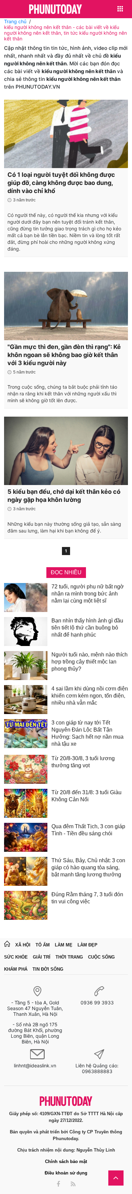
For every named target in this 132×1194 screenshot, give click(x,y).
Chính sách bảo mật (66, 1161)
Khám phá (15, 969)
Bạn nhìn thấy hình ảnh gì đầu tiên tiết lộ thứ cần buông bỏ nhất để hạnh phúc (87, 628)
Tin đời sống (47, 969)
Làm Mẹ (63, 944)
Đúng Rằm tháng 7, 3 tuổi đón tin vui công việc (87, 898)
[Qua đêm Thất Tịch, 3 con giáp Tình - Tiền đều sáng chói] (25, 837)
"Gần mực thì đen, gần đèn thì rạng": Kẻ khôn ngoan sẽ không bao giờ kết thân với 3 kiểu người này (64, 354)
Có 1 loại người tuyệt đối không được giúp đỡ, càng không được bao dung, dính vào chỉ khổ (61, 182)
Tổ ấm (43, 944)
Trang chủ (15, 21)
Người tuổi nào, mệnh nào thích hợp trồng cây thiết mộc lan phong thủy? (89, 662)
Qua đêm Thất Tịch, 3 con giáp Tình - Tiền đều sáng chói (88, 830)
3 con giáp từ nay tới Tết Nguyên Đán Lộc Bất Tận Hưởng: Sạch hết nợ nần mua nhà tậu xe (87, 733)
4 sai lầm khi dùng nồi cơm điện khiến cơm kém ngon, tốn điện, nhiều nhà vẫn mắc (89, 696)
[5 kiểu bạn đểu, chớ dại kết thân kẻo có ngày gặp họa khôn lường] (66, 451)
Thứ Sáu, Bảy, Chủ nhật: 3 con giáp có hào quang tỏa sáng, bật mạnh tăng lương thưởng (88, 867)
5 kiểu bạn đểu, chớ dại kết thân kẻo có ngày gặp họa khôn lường (63, 495)
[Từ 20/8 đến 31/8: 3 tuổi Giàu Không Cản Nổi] (25, 803)
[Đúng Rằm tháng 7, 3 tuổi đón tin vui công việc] (25, 905)
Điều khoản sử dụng (66, 1172)
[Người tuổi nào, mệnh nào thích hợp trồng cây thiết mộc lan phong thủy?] (25, 665)
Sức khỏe (16, 957)
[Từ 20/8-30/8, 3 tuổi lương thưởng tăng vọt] (25, 769)
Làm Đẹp (87, 944)
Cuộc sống (101, 957)
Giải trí (41, 957)
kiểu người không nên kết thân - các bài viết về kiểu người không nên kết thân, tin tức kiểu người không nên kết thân (65, 32)
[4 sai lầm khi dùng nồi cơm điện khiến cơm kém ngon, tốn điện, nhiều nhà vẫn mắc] (25, 699)
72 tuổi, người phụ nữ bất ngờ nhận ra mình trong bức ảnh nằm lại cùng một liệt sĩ (87, 594)
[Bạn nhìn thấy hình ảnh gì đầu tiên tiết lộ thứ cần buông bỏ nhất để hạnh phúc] (25, 631)
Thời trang (69, 957)
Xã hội (22, 944)
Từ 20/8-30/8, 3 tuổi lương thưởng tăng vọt (83, 761)
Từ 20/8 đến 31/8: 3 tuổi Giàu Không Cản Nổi (86, 795)
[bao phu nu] (55, 9)
